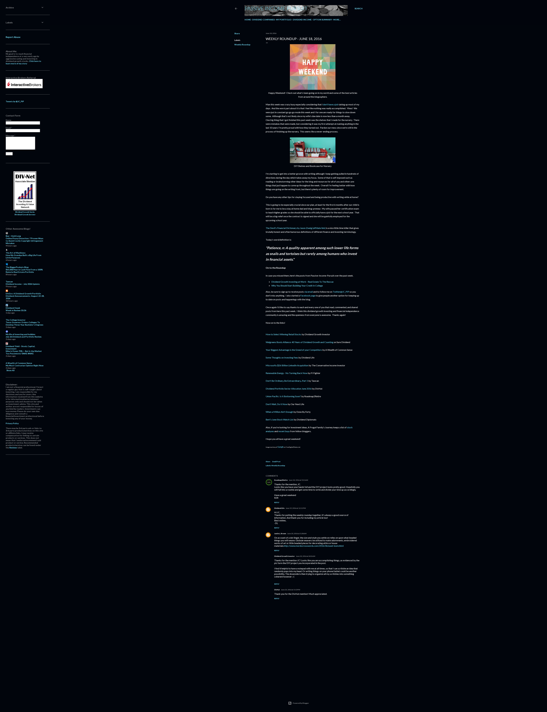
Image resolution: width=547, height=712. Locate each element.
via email (308, 291)
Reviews (13, 447)
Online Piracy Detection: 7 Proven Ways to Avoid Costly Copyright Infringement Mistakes (24, 240)
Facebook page (308, 295)
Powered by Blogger (301, 703)
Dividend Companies (263, 19)
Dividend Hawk (13, 308)
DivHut (277, 590)
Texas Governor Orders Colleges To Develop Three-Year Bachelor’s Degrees (24, 323)
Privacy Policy (12, 423)
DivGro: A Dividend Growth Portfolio (23, 293)
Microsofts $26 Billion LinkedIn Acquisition (287, 365)
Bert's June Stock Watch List (279, 419)
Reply (276, 502)
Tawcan (9, 281)
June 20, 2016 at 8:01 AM (305, 556)
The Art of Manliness (15, 253)
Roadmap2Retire (281, 480)
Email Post (276, 461)
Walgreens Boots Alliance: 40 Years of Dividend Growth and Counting (299, 342)
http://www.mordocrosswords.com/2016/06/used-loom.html (314, 545)
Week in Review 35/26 (16, 310)
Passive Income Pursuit (276, 8)
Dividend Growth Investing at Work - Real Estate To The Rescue (302, 281)
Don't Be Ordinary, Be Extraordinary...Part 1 (287, 380)
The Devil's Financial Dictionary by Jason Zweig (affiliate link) (296, 228)
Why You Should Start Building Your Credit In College (297, 285)
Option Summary (322, 19)
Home (248, 19)
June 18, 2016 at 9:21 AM (298, 480)
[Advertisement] (313, 667)
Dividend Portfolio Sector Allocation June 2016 (289, 388)
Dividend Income (302, 19)
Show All (10, 370)
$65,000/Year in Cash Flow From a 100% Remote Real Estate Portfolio (24, 270)
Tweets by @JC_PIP (15, 101)
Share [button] (237, 33)
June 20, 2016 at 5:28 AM (296, 533)
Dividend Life (279, 508)
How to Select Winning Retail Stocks (283, 334)
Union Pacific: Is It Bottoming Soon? (283, 396)
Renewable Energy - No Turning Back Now (286, 373)
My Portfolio (283, 19)
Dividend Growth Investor (284, 556)
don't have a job (330, 104)
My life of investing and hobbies (20, 334)
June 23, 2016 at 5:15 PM (290, 590)
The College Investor (15, 320)
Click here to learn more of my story (23, 62)
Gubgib (280, 447)
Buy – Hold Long (13, 236)
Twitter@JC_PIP (341, 291)
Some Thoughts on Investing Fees (282, 357)
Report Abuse (13, 37)
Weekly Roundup (242, 44)
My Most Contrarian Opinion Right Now (24, 365)
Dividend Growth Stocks (25, 212)
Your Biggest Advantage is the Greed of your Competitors (294, 349)
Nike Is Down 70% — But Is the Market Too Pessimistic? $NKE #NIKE (24, 352)
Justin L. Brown (280, 533)
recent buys (284, 431)
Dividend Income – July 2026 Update (23, 284)
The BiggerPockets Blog (17, 267)
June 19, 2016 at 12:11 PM (296, 508)
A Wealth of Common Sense (19, 363)
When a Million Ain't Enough (279, 411)
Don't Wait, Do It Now (276, 404)
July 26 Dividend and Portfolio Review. (24, 336)
